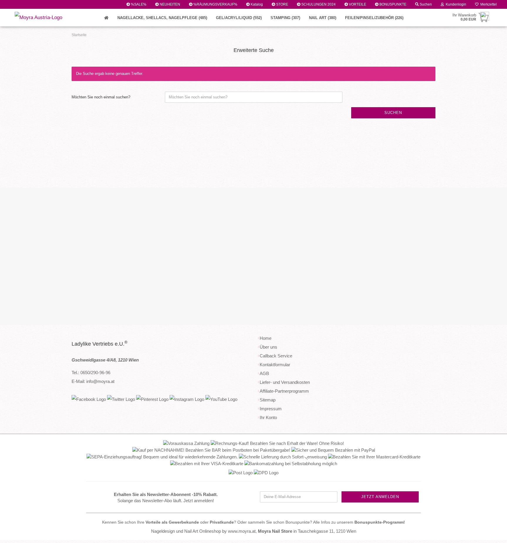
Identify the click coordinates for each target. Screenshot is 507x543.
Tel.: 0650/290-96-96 (91, 372)
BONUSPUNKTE (392, 4)
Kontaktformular (275, 364)
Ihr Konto (268, 417)
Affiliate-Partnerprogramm (284, 391)
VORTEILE (357, 4)
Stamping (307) (285, 18)
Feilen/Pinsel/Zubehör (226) (374, 18)
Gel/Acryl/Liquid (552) (239, 18)
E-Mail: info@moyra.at (93, 381)
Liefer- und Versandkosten (285, 382)
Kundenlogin (455, 4)
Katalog (256, 4)
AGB (264, 373)
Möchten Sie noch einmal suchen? (101, 97)
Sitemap (268, 399)
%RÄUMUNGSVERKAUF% (214, 4)
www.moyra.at (242, 531)
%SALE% (138, 4)
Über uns (268, 346)
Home (265, 338)
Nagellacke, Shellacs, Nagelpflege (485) (162, 18)
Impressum (271, 408)
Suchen (425, 4)
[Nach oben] (491, 534)
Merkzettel (488, 4)
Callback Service (276, 355)
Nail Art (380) (322, 18)
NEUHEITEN (169, 4)
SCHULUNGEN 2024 (318, 4)
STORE (281, 4)
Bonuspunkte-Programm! (379, 522)
